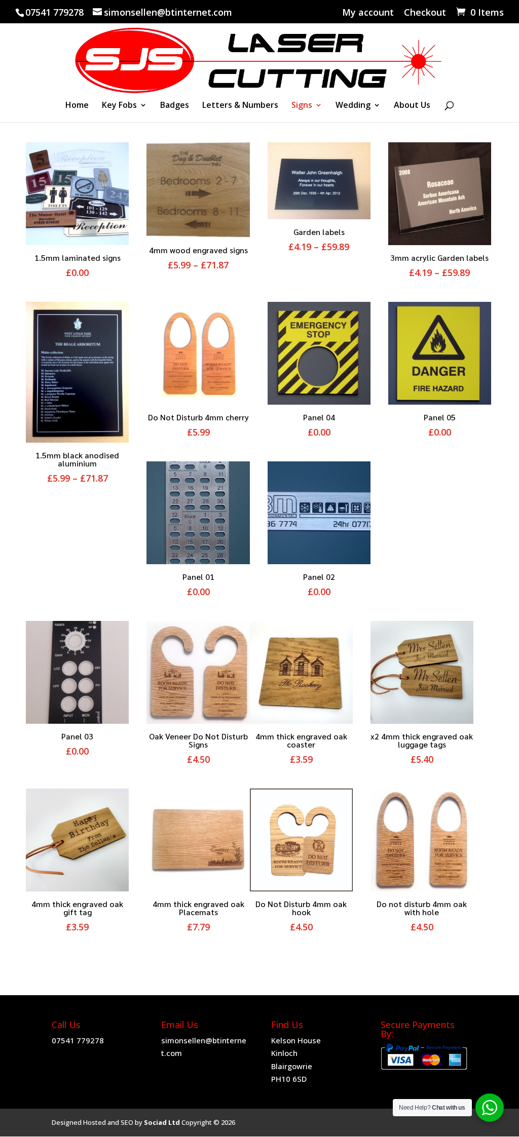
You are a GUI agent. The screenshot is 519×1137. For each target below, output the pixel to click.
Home (77, 105)
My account (368, 13)
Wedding (353, 105)
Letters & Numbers (240, 105)
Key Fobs (119, 105)
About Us (412, 105)
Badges (174, 105)
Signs (301, 105)
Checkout (425, 13)
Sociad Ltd (162, 1122)
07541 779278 (78, 1040)
